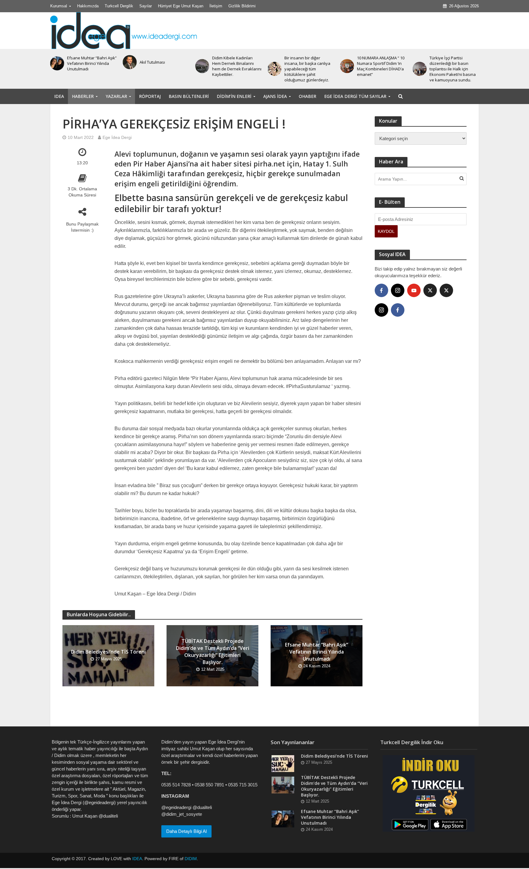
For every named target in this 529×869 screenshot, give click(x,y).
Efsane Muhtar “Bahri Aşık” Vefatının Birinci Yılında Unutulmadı (316, 651)
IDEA (59, 96)
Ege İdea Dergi (117, 137)
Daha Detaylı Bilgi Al (186, 831)
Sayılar (145, 6)
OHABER (307, 96)
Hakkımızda (88, 6)
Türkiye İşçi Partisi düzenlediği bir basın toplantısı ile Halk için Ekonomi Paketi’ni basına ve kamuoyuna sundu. (380, 69)
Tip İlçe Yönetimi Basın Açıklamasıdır (450, 62)
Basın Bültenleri (189, 96)
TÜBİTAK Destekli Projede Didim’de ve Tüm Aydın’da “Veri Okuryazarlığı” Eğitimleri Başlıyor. (212, 652)
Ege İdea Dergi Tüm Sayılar (355, 96)
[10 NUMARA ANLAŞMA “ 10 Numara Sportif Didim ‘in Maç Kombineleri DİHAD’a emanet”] (274, 66)
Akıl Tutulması (79, 62)
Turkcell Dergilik (119, 6)
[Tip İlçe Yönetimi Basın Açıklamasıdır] (419, 62)
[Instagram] (397, 290)
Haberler (83, 96)
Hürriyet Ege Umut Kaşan (180, 6)
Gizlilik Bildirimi (242, 6)
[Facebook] (381, 290)
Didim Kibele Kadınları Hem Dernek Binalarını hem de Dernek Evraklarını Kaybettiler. (164, 66)
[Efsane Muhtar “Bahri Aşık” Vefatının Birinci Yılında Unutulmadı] (283, 818)
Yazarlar (116, 96)
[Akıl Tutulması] (57, 62)
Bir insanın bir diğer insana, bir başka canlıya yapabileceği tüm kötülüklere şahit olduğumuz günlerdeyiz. (235, 69)
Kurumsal (58, 6)
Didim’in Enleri (234, 96)
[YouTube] (414, 290)
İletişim (215, 6)
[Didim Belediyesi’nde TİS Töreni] (283, 763)
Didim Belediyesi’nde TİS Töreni (108, 651)
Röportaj (150, 96)
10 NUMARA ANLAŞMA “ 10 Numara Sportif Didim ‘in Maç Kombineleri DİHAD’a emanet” (308, 66)
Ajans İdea (275, 96)
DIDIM (191, 858)
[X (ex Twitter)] (430, 290)
